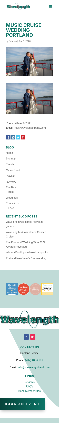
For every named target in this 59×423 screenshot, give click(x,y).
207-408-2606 (23, 123)
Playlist (10, 176)
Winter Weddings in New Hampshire (27, 252)
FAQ (11, 208)
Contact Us (12, 203)
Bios (11, 191)
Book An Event (22, 404)
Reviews (11, 181)
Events (10, 164)
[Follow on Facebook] (26, 337)
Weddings (12, 197)
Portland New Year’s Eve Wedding (26, 258)
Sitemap (11, 158)
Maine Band (13, 170)
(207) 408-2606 (34, 360)
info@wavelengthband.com (30, 127)
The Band (11, 187)
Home (9, 152)
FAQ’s (29, 386)
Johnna (13, 41)
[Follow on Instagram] (32, 337)
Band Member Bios (29, 391)
